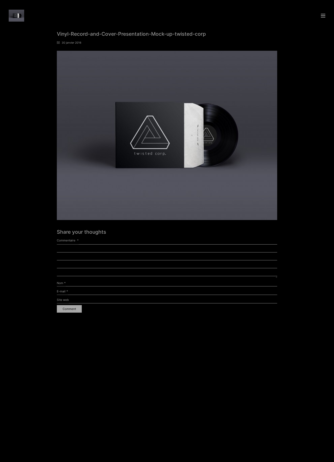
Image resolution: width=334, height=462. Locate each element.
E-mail (62, 291)
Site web (63, 300)
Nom (61, 283)
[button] (323, 15)
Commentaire (68, 240)
